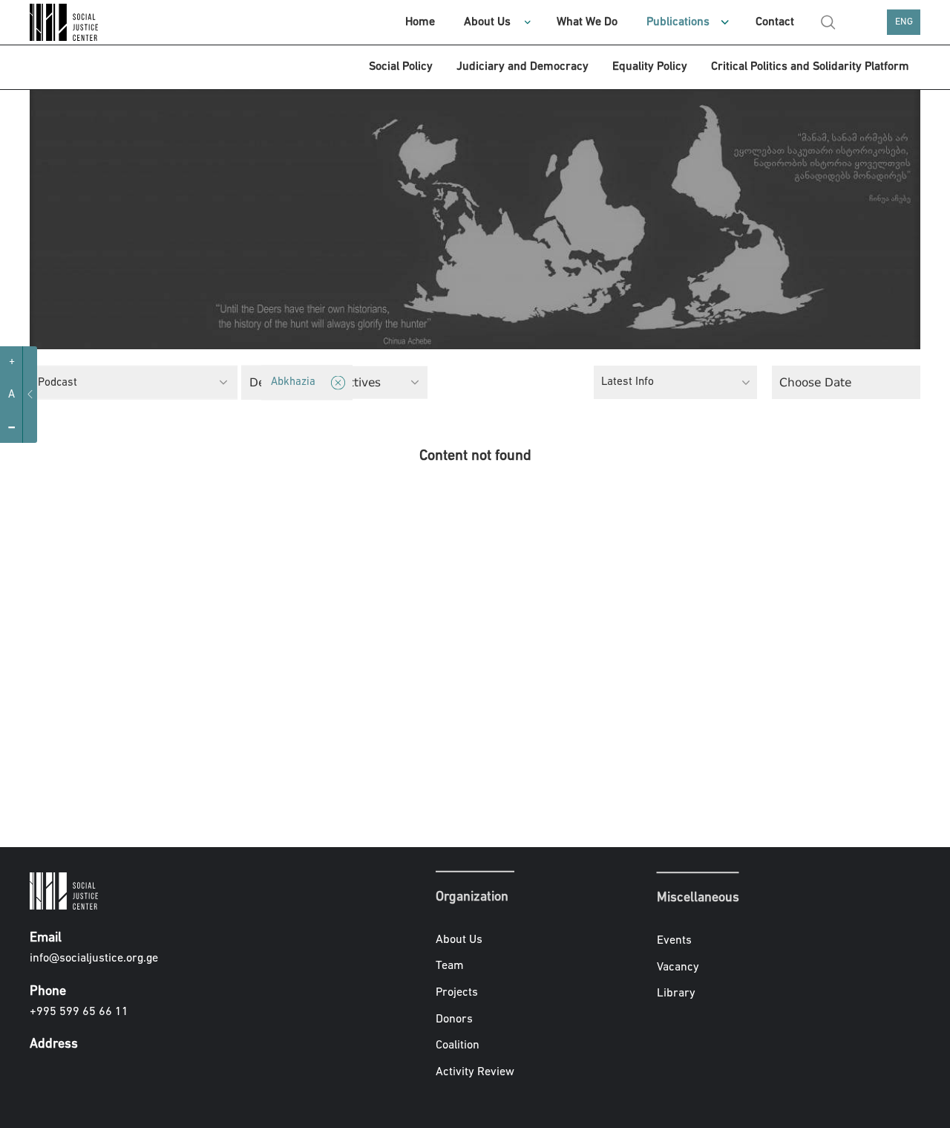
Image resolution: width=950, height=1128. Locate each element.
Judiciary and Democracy (522, 67)
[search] (828, 22)
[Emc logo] (67, 22)
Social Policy (401, 67)
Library (676, 993)
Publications (678, 22)
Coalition (457, 1045)
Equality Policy (649, 67)
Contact (775, 22)
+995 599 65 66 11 (79, 1012)
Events (674, 941)
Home (420, 22)
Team (450, 966)
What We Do (587, 22)
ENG (904, 22)
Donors (454, 1019)
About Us (487, 22)
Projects (457, 993)
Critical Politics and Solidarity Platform (810, 67)
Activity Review (475, 1072)
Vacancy (678, 967)
